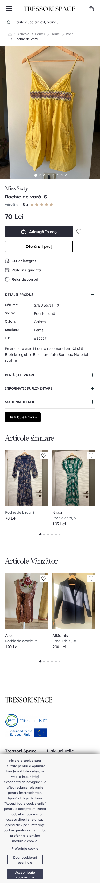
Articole (23, 34)
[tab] (35, 175)
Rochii (70, 34)
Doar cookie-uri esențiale (25, 859)
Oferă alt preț (39, 246)
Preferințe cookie (25, 848)
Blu (25, 204)
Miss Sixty (16, 188)
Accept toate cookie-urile (25, 874)
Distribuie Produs (22, 417)
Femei (40, 34)
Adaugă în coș (43, 231)
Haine (55, 34)
